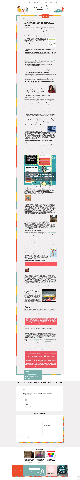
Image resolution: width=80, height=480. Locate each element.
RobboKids (50, 238)
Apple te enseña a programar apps (35, 339)
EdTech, (33, 377)
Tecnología (31, 378)
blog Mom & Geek (30, 90)
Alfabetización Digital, (35, 376)
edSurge (45, 339)
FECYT (50, 47)
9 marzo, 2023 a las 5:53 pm (28, 392)
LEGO (46, 221)
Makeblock (45, 227)
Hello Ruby (36, 257)
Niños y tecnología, (31, 377)
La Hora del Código (48, 341)
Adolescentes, (30, 376)
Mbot (38, 227)
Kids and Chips (47, 237)
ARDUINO (26, 222)
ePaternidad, (34, 374)
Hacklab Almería (34, 275)
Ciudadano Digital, (27, 377)
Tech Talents (43, 237)
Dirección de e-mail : (32, 466)
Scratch (52, 343)
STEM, (29, 378)
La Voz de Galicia (28, 334)
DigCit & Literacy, (30, 374)
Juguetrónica (35, 336)
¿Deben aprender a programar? (44, 36)
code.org (36, 340)
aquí (38, 115)
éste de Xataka (46, 334)
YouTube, (40, 345)
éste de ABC (36, 333)
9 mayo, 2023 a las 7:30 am (30, 403)
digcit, (31, 377)
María (28, 20)
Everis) (32, 41)
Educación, (35, 377)
